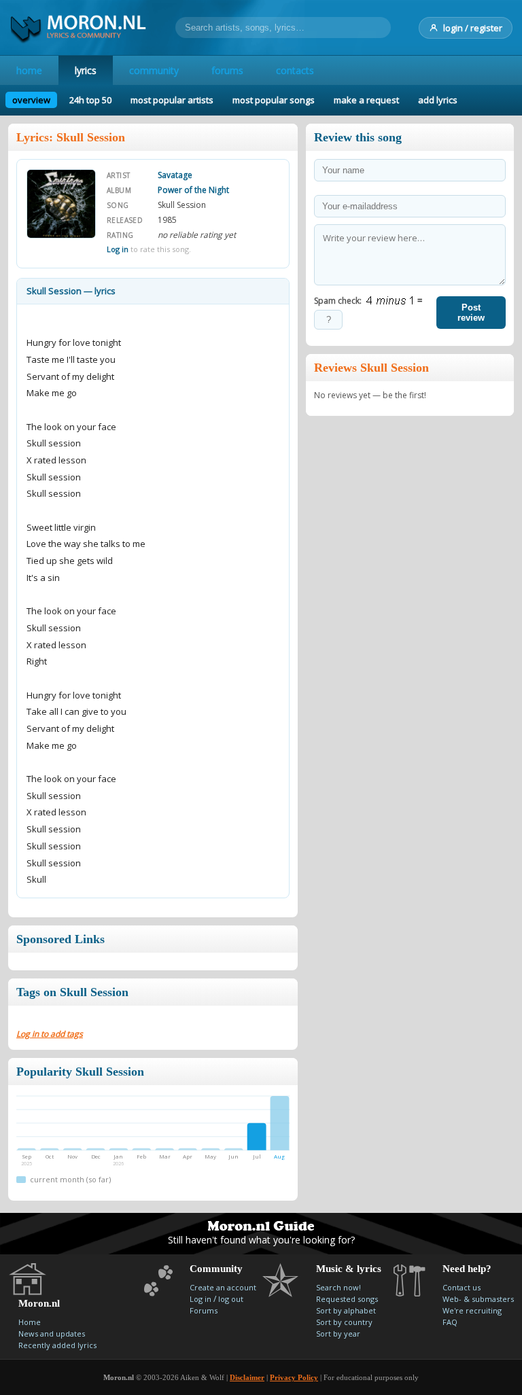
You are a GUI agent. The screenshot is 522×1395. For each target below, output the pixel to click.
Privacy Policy (294, 1377)
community (154, 70)
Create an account (223, 1287)
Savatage (175, 175)
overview (31, 100)
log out (230, 1299)
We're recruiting (472, 1310)
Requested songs (347, 1299)
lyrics (86, 70)
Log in (117, 249)
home (29, 70)
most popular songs (273, 100)
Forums (204, 1310)
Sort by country (344, 1322)
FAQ (449, 1322)
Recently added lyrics (57, 1345)
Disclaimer (247, 1377)
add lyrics (437, 100)
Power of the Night (193, 190)
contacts (295, 70)
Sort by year (338, 1333)
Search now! (338, 1287)
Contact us (461, 1287)
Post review (471, 312)
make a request (366, 100)
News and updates (51, 1333)
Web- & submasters (478, 1299)
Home (29, 1322)
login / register (472, 28)
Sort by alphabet (346, 1310)
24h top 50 (90, 100)
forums (227, 70)
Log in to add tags (49, 1034)
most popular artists (171, 100)
